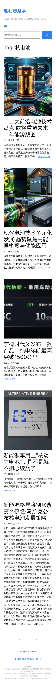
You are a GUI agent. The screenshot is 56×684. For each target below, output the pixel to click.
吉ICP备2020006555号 (28, 651)
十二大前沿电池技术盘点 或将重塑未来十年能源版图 (28, 127)
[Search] (47, 35)
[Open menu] (5, 26)
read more (44, 156)
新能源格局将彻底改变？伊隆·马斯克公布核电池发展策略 (28, 511)
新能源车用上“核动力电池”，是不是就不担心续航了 (26, 461)
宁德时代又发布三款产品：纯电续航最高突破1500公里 (28, 350)
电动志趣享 (15, 10)
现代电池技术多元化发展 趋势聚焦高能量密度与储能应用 (28, 239)
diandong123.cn (28, 658)
